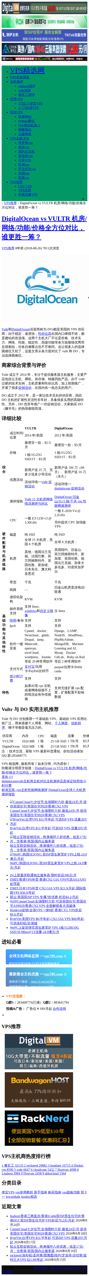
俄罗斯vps (25, 143)
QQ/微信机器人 (29, 125)
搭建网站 (24, 116)
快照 (13, 620)
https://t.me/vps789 (41, 986)
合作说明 (59, 1008)
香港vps (23, 177)
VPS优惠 (24, 190)
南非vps (23, 147)
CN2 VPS (25, 186)
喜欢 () (7, 777)
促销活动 (24, 387)
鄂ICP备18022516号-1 (65, 1267)
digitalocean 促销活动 (69, 488)
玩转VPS (16, 112)
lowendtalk (13, 1196)
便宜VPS (8, 1192)
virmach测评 (26, 86)
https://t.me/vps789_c (43, 981)
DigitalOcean (20, 329)
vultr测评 (24, 90)
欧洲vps (23, 164)
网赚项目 (24, 129)
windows (31, 611)
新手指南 (40, 1192)
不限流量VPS (28, 194)
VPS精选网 (27, 70)
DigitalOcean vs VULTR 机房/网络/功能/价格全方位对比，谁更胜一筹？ (44, 228)
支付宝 (30, 666)
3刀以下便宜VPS (30, 103)
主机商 (28, 781)
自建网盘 (24, 134)
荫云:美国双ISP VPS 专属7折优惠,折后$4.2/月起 (44, 897)
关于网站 (40, 1267)
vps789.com (53, 956)
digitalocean (9, 781)
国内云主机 (26, 151)
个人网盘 (61, 723)
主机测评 (16, 81)
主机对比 (40, 781)
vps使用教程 (24, 1192)
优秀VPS (16, 99)
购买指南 (54, 1192)
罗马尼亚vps (27, 169)
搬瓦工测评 (26, 94)
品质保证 (66, 781)
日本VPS (24, 160)
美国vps (23, 173)
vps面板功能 (71, 1192)
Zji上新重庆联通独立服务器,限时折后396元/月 (43, 875)
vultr (20, 781)
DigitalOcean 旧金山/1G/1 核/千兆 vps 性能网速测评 (70, 501)
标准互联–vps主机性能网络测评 (25, 790)
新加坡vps (25, 156)
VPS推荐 (16, 182)
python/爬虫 (26, 121)
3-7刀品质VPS (28, 108)
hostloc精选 (29, 1196)
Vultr (5, 329)
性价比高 (44, 333)
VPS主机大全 (19, 138)
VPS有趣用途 (19, 77)
